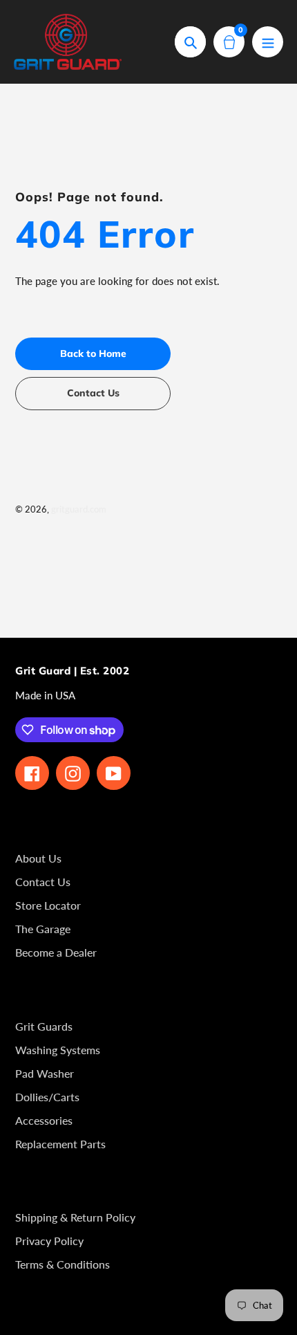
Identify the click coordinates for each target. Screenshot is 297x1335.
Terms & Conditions (62, 1264)
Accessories (44, 1120)
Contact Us (42, 881)
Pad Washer (44, 1073)
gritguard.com (78, 509)
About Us (38, 858)
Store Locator (48, 905)
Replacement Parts (60, 1143)
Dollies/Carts (47, 1096)
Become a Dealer (56, 952)
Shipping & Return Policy (75, 1217)
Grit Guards (44, 1026)
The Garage (42, 928)
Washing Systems (57, 1049)
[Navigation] (267, 41)
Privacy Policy (49, 1240)
